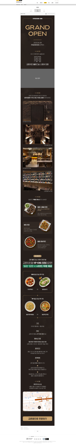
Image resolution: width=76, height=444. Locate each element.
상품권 (52, 2)
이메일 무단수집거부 (41, 436)
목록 (37, 431)
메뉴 (37, 2)
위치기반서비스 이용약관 (37, 436)
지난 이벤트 (25, 4)
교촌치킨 (17, 0)
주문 (48, 2)
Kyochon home (18, 4)
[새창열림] (34, 439)
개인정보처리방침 (32, 436)
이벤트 (45, 2)
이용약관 (29, 436)
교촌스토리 (56, 2)
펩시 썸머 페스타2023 (26, 427)
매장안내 (41, 2)
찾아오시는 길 (45, 436)
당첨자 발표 (44, 10)
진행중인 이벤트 (31, 10)
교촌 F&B (20, 0)
